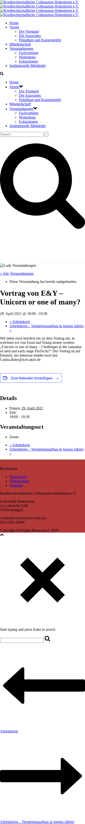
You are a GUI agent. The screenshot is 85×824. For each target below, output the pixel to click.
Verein (14, 27)
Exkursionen (28, 61)
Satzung (17, 485)
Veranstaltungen (21, 48)
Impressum (19, 477)
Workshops (27, 57)
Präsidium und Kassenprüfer (40, 40)
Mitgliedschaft (20, 44)
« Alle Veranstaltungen (17, 274)
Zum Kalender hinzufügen (32, 378)
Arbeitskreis (19, 322)
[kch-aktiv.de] (39, 8)
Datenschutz (20, 481)
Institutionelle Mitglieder (27, 66)
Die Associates (30, 36)
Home (14, 23)
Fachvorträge (28, 53)
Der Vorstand (29, 31)
